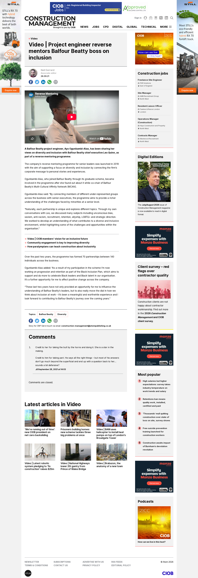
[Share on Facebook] (31, 82)
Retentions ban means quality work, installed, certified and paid (154, 402)
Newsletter (32, 562)
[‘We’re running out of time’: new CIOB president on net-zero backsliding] (40, 418)
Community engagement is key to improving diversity (58, 242)
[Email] (150, 17)
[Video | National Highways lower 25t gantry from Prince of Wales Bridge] (76, 452)
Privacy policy (91, 565)
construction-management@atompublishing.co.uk (86, 326)
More (164, 26)
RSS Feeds (116, 562)
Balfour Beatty (46, 314)
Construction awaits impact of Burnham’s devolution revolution (156, 446)
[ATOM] (62, 573)
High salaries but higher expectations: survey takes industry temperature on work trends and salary (156, 386)
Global (132, 26)
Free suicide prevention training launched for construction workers (155, 431)
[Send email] (55, 82)
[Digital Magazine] (155, 17)
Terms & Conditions (36, 565)
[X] (161, 17)
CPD (106, 26)
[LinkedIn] (166, 17)
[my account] (145, 17)
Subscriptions (62, 562)
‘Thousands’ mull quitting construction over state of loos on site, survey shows (156, 417)
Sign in (138, 17)
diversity (62, 314)
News (84, 26)
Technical (148, 26)
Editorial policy (121, 565)
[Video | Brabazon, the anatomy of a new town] (111, 452)
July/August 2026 (150, 205)
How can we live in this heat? (152, 542)
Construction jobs (153, 73)
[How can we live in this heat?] (154, 522)
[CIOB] (136, 573)
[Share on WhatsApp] (49, 82)
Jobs (95, 26)
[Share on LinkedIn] (43, 82)
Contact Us (61, 565)
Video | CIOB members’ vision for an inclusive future (57, 238)
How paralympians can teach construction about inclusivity (61, 246)
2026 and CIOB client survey (152, 317)
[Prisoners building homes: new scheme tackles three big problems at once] (76, 418)
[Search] (171, 17)
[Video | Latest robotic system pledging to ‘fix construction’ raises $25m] (40, 452)
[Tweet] (37, 82)
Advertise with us (93, 562)
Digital (117, 26)
